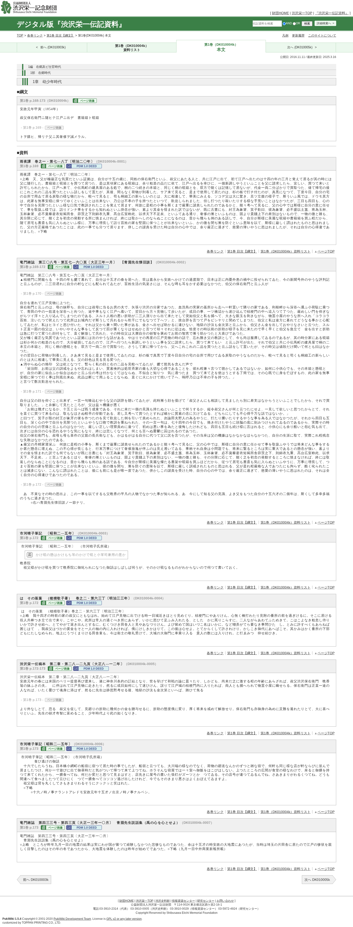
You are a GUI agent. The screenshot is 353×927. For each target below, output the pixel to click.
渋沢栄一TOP (302, 13)
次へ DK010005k (317, 880)
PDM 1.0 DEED (87, 166)
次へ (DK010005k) (299, 47)
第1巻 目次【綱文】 (60, 35)
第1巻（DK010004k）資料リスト (285, 251)
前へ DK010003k (36, 880)
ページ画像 (87, 100)
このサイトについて (322, 35)
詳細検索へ (324, 23)
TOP (20, 35)
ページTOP (326, 251)
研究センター (205, 900)
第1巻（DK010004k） (132, 47)
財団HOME (280, 13)
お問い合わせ (225, 900)
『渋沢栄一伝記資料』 (332, 13)
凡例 (285, 35)
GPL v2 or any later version (124, 919)
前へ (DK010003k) (53, 47)
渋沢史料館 (162, 900)
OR (298, 23)
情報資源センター (183, 900)
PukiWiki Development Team (72, 919)
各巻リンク (35, 35)
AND (289, 23)
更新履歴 (298, 35)
